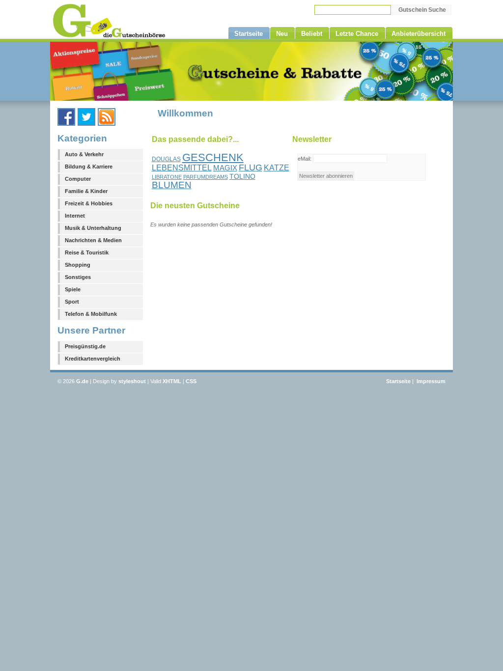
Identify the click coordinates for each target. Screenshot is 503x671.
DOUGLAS (166, 159)
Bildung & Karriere (88, 166)
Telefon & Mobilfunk (91, 314)
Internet (75, 216)
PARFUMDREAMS (205, 177)
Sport (72, 302)
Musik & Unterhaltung (93, 228)
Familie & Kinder (86, 191)
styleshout (132, 381)
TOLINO (242, 176)
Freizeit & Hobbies (88, 203)
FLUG (250, 167)
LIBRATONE (167, 177)
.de (82, 381)
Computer (78, 179)
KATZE (276, 167)
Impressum (431, 381)
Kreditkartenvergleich (92, 359)
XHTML (172, 381)
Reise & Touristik (87, 252)
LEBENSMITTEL (182, 168)
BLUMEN (172, 185)
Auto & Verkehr (84, 154)
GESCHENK (213, 157)
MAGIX (225, 168)
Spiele (73, 289)
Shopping (77, 265)
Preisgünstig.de (85, 346)
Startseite (398, 381)
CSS (191, 381)
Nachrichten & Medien (93, 240)
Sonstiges (78, 277)
